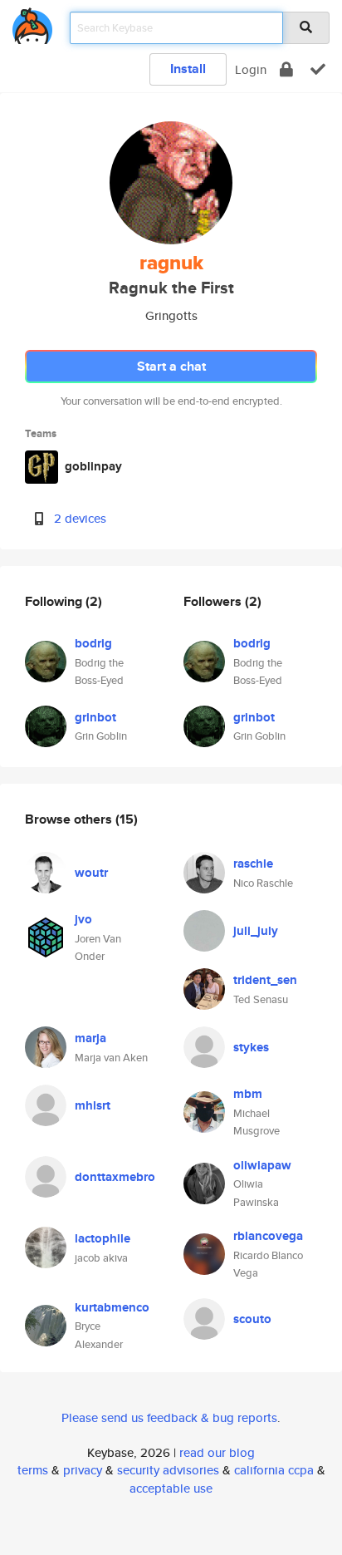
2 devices (80, 518)
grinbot (95, 717)
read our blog (217, 1452)
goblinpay (93, 466)
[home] (32, 22)
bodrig (93, 643)
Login (250, 69)
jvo (83, 919)
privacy (82, 1470)
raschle (253, 863)
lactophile (102, 1238)
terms (32, 1470)
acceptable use (171, 1488)
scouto (252, 1319)
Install (188, 68)
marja (90, 1038)
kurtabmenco (112, 1307)
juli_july (255, 931)
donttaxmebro (115, 1177)
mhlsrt (92, 1105)
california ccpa (274, 1470)
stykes (251, 1047)
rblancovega (268, 1236)
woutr (91, 873)
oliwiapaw (262, 1165)
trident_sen (265, 980)
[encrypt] (286, 69)
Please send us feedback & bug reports (169, 1417)
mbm (247, 1094)
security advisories (168, 1470)
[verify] (317, 69)
